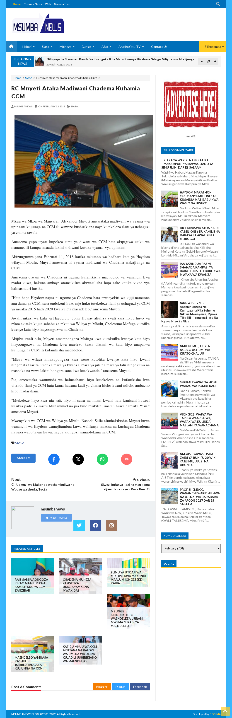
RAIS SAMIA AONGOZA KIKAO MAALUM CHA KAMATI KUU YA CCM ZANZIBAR (31, 585)
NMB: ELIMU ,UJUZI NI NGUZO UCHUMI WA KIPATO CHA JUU (195, 349)
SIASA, (74, 106)
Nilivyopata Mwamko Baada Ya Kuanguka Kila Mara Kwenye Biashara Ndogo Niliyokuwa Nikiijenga (120, 59)
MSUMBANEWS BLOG (25, 714)
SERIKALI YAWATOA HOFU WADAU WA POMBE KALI (198, 384)
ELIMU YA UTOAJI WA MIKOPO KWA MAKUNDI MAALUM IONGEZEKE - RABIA (128, 578)
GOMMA (215, 714)
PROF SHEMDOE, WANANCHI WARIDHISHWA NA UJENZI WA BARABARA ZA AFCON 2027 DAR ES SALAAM (200, 497)
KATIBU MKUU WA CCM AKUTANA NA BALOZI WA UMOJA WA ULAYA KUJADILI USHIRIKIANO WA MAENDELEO (80, 654)
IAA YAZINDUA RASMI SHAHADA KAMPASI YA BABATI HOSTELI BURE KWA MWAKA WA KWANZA (200, 269)
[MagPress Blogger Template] (38, 22)
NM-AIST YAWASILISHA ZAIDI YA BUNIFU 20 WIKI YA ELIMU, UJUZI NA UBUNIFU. (198, 459)
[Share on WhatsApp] (102, 459)
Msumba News (33, 4)
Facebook (140, 687)
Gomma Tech (62, 4)
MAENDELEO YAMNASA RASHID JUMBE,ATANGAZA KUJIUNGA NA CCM (31, 663)
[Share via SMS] (126, 459)
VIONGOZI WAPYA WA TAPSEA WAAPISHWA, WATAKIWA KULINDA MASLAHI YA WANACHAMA (199, 420)
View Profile (58, 517)
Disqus (120, 687)
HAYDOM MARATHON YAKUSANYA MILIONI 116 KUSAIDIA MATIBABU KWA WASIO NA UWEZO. (199, 198)
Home (17, 4)
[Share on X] (78, 459)
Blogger (101, 687)
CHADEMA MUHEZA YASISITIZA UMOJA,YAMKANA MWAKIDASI (77, 585)
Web (48, 4)
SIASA (28, 78)
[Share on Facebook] (54, 459)
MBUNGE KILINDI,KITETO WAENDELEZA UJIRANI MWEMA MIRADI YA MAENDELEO (127, 618)
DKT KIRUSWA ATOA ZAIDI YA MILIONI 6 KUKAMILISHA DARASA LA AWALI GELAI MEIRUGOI (200, 233)
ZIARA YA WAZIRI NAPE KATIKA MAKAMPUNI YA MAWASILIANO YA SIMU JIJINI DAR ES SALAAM (187, 163)
